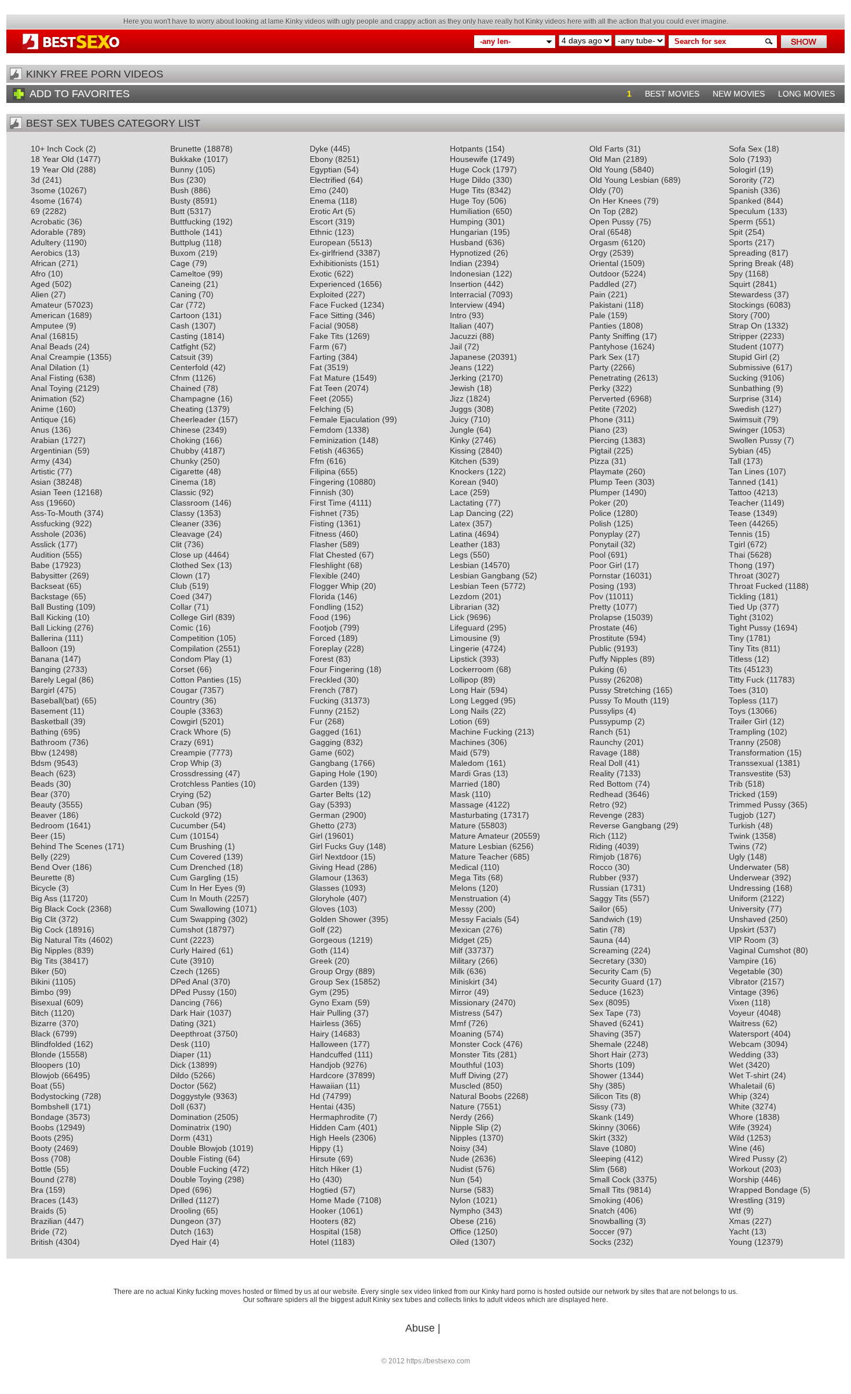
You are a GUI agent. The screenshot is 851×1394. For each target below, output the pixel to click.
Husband (466, 242)
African (43, 263)
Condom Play (194, 658)
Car (177, 304)
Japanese (468, 357)
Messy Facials (476, 919)
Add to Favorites (80, 93)
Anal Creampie (58, 357)
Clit (176, 544)
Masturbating (474, 815)
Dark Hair (187, 1012)
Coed (180, 596)
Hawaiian (326, 1085)
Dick (178, 1065)
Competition (192, 638)
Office (460, 1231)
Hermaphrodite (337, 1117)
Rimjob (602, 856)
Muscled (465, 1085)
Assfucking (50, 523)
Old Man (605, 159)
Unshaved (747, 919)
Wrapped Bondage (763, 1189)
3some (43, 190)
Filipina (323, 471)
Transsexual (751, 763)
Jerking (463, 377)
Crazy (181, 742)
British (42, 1242)
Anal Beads (51, 346)
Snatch (602, 1210)
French (323, 690)
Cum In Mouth (196, 898)
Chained (185, 388)
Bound (42, 1179)
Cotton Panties (197, 679)
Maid (459, 752)
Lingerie (464, 648)
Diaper (182, 1054)
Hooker (323, 1210)
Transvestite (751, 773)
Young (740, 1242)
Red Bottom (611, 783)
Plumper (604, 492)
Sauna (601, 940)
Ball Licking (51, 627)
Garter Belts (332, 794)
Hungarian (469, 232)
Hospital (324, 1231)
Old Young (608, 169)
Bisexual (46, 1002)
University (747, 908)
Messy (462, 908)
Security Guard (616, 981)
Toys (737, 711)
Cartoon (185, 315)
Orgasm (604, 242)
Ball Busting (52, 606)
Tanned (742, 481)
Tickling (742, 596)
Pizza (599, 461)
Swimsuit (745, 419)
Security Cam (614, 971)
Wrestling (746, 1200)
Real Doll (605, 763)
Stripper (743, 336)
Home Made (332, 1200)
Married (464, 783)
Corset (182, 669)
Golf (317, 929)
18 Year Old (52, 159)
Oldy (597, 190)
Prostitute (606, 638)
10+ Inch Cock (57, 148)
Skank (600, 1117)
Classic (183, 492)
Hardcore (327, 1075)
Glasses (324, 888)
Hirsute (323, 1158)
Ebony (321, 159)
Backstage (50, 596)
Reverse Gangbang (625, 825)
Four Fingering (337, 669)
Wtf (735, 1210)
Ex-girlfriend (332, 252)
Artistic (43, 471)
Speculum (747, 211)
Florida (322, 596)
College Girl (191, 617)
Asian (41, 481)
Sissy (598, 1106)
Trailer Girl (748, 721)
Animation (49, 398)
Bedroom (47, 825)
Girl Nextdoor (334, 856)
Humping (466, 221)
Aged (40, 284)
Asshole (45, 534)
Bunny (181, 169)
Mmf (458, 1023)
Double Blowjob (198, 1148)
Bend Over (50, 867)
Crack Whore (194, 731)
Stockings (746, 304)
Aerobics (47, 252)
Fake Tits (326, 336)
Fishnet (323, 513)
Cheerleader (193, 419)
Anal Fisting (52, 377)
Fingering (327, 481)
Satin (598, 929)
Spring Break (752, 263)
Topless (743, 700)
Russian (604, 888)
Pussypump (610, 721)
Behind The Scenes (66, 846)
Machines (467, 742)
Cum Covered (195, 856)
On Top (602, 211)
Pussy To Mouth (618, 700)
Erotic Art (326, 211)
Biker (40, 971)
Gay (317, 804)
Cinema (184, 481)
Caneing (185, 284)
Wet (736, 1065)
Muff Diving (470, 1075)
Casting (184, 336)
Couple (183, 711)
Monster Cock (475, 1044)
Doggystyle (190, 1096)
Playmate (606, 471)
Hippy (320, 1148)
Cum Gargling (195, 877)
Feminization (333, 440)
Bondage (47, 1117)
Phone (601, 419)
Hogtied (324, 1189)
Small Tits (607, 1189)
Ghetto (322, 825)
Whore (741, 1117)
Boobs (42, 1127)
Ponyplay (606, 534)
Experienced (332, 284)
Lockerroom (472, 669)
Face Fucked (334, 304)
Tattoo (740, 492)
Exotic (321, 273)
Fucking (324, 700)
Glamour (326, 877)
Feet (318, 398)
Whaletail (745, 1085)
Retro (599, 804)
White (739, 1106)
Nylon (460, 1200)
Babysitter (49, 575)
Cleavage (187, 534)
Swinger (743, 429)
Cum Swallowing (200, 908)
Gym (318, 992)
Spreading (747, 252)
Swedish (744, 409)
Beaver (44, 815)
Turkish (742, 825)
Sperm (741, 221)
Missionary (469, 1002)
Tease (740, 513)
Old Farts (606, 148)
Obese (462, 1221)
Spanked (745, 200)
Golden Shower (338, 919)
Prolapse (605, 617)
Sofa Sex (745, 148)
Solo (737, 159)
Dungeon (187, 1221)
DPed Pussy (192, 992)
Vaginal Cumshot (760, 950)
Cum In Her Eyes (201, 888)
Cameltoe (188, 273)
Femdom (326, 429)
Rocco (600, 867)
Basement (49, 711)
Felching (325, 409)
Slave (599, 1148)
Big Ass (44, 898)
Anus (40, 429)
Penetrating (610, 377)
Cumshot (186, 929)
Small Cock (609, 1179)
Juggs (461, 409)
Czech (181, 971)
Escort (321, 221)
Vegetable (747, 971)
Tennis (741, 534)
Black (40, 1033)
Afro (38, 273)
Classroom (190, 502)
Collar (181, 606)
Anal (39, 336)
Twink (739, 835)
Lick (457, 617)
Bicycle (43, 888)
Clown (181, 575)
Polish (600, 523)
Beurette (46, 877)
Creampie (188, 752)
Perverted (607, 398)
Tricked (742, 794)
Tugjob (741, 815)
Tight (738, 617)
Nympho (465, 1210)
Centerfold (189, 367)
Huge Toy (467, 200)
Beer (39, 835)
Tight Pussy (750, 627)
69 (35, 211)
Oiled (459, 1242)
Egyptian (326, 169)
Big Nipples (51, 950)
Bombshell (50, 1106)
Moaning (466, 1033)
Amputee (47, 325)
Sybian (741, 450)
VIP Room (747, 940)
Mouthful (466, 1065)
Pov (596, 596)
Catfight (184, 346)
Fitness (323, 534)
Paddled (604, 284)
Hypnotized (470, 252)
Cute (179, 960)
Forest (321, 658)
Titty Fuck (746, 679)
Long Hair (468, 690)
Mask (459, 794)
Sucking (743, 377)
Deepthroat (190, 1033)
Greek (321, 960)
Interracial (468, 294)
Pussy (600, 679)
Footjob (324, 627)
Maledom (467, 763)
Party (598, 367)
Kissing (463, 450)
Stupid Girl (748, 357)
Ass (37, 502)
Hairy (319, 1033)
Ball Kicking (51, 617)
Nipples (463, 1137)
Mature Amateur (479, 835)
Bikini (40, 981)
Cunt (179, 940)
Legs (459, 554)
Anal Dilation (53, 367)
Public (600, 648)
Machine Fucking (481, 731)
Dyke (319, 148)
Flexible (324, 575)
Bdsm (41, 763)
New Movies (739, 93)
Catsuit (183, 357)
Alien (40, 294)
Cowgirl (183, 721)
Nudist (461, 1169)
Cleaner (184, 523)
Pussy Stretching (620, 690)
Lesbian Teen (474, 586)
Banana (45, 658)
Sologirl (742, 169)
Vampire (744, 960)
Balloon (44, 648)
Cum (179, 835)
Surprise (744, 398)
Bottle (41, 1169)
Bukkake (185, 159)
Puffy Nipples (613, 658)
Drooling (185, 1210)
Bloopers (47, 1065)
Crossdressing (196, 773)
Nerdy (461, 1117)
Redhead (606, 794)
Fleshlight (327, 565)
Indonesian (470, 273)
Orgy (598, 252)
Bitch (40, 1012)
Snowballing (611, 1221)
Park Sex (605, 357)
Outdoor (604, 273)
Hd (315, 1096)
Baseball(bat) (55, 700)
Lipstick (463, 658)
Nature (462, 1106)
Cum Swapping (198, 919)
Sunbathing (750, 388)
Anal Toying (52, 388)
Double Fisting (196, 1158)
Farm (319, 346)
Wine (738, 1148)
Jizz (457, 398)
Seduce (603, 992)
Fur (316, 721)
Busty (180, 200)
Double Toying (196, 1179)
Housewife (469, 159)
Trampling (747, 731)
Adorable (47, 232)
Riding (600, 846)
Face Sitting (331, 315)
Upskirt (741, 929)
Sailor (599, 908)
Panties (603, 325)
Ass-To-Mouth (56, 513)
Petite (599, 409)
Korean (463, 481)
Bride (40, 1231)
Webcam (745, 1044)
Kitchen (463, 461)
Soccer (602, 1231)
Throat (741, 575)
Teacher (743, 502)
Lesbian (464, 565)
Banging (46, 669)
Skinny (601, 1127)
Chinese (185, 429)
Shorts (601, 1065)
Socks (600, 1242)
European (328, 242)
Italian (461, 325)
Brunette (185, 148)
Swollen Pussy (755, 440)
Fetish (321, 450)
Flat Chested (333, 554)
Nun (457, 1179)
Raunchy (605, 742)
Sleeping (605, 1158)
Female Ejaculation (345, 419)
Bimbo (42, 992)
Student (743, 346)
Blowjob (45, 1075)
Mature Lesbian (478, 846)
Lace (459, 492)
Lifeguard (467, 627)
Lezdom (464, 596)
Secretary (607, 960)
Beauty (43, 804)
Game (321, 752)
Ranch (601, 731)
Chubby (184, 450)
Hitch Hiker (330, 1169)
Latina (461, 534)
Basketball (49, 721)
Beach (42, 773)
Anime (42, 409)
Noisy (460, 1148)
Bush (179, 190)
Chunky (184, 461)
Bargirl (42, 690)
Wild (736, 1137)
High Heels (330, 1137)
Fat (316, 367)
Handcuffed (331, 1054)
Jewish (462, 388)
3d (35, 180)
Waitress (744, 1023)
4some (43, 200)
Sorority (743, 180)
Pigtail (600, 450)
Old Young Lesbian (624, 180)
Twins (739, 846)
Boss (40, 1158)
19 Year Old (52, 169)
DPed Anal (189, 981)
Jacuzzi (463, 336)
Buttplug (185, 242)
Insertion (466, 284)
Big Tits (44, 960)
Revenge (605, 815)
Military (463, 960)
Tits (735, 669)
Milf (456, 950)
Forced (323, 638)
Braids (42, 1210)
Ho (315, 1179)
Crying (182, 794)
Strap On (745, 325)
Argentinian (51, 450)
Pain (597, 294)
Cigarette (187, 471)
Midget (462, 940)
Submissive (750, 367)
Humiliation (470, 211)
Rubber (603, 877)
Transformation (756, 752)
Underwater (750, 867)
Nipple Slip (469, 1127)
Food (319, 617)
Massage (466, 804)
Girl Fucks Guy (337, 846)
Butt (177, 211)
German (325, 815)
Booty (41, 1148)
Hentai (321, 1106)
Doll (177, 1106)
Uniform (743, 898)
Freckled (326, 679)
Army (40, 461)
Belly (39, 856)
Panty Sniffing (614, 336)
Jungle (462, 429)
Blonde (43, 1054)
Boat (39, 1085)
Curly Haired (193, 950)
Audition (45, 554)
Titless (740, 658)
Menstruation (474, 898)
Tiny (736, 638)
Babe (40, 565)
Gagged (324, 731)
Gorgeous (328, 940)
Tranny (741, 742)
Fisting (322, 523)
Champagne (192, 398)
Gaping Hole (332, 773)
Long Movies (806, 93)
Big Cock (47, 929)
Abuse (420, 1328)
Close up (186, 554)
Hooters (324, 1221)
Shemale (605, 1044)
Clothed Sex (192, 565)
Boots (41, 1137)
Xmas (739, 1221)
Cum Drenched (198, 867)
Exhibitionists (333, 263)
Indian (461, 263)
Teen (738, 523)
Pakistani (605, 304)
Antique (44, 419)
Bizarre (44, 1023)
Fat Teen (326, 388)
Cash (179, 325)
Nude (459, 1158)
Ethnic (321, 232)
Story (738, 315)
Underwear (749, 877)
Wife (737, 1127)
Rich (597, 835)
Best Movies (672, 93)
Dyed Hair (188, 1242)
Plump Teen (611, 481)
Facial (321, 325)
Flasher (324, 544)
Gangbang (329, 763)
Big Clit (43, 919)
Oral (597, 232)
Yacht (739, 1231)
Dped (180, 1189)
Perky (599, 388)
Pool (597, 554)
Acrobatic (48, 221)
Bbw (38, 752)
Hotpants (466, 148)
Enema (323, 200)
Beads (42, 783)
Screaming (609, 950)
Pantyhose (608, 346)
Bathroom (49, 742)
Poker (600, 502)
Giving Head (332, 867)
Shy (596, 1085)
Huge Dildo (470, 180)
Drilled (181, 1200)
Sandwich (607, 919)
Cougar (183, 690)
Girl (316, 835)
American (48, 315)
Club (178, 586)
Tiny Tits (744, 648)
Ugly (737, 856)
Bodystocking (55, 1096)
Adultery (46, 242)
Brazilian (46, 1221)
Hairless (324, 1023)
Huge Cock (470, 169)
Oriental (603, 263)
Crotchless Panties (204, 783)
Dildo (179, 1075)
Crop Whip (189, 763)
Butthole (185, 232)
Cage (180, 263)
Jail (456, 346)
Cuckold (185, 815)
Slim (597, 1169)
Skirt (597, 1137)
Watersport (749, 1033)
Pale (597, 315)
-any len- (495, 41)
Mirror (461, 992)
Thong (741, 565)
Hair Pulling (330, 1012)
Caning (183, 294)
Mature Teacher (479, 856)
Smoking (605, 1200)
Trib (736, 783)
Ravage (603, 752)
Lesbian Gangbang (485, 575)
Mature (463, 825)
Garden (324, 783)
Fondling (326, 606)
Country (184, 700)
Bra (37, 1189)
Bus (177, 180)
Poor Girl (605, 565)
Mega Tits (468, 877)
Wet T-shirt (749, 1075)
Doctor (182, 1085)
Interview (466, 304)
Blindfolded (51, 1044)
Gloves (322, 908)
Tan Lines (746, 471)
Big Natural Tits (58, 940)
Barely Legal (53, 679)
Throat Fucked (756, 586)
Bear (39, 794)
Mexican (465, 929)
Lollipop (464, 679)
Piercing (604, 440)
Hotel (319, 1242)
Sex (596, 1002)
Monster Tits (472, 1054)
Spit (736, 232)
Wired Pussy (752, 1158)
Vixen (739, 1002)
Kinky (459, 440)
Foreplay (326, 648)
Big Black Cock (58, 908)
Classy (182, 513)
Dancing (185, 1002)
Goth (319, 950)
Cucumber (189, 825)
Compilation (192, 648)
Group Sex (329, 981)
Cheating (186, 409)
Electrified (328, 180)
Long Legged (474, 700)
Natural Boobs (476, 1096)
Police (600, 513)
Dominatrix (190, 1127)
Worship (744, 1179)
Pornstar (605, 575)
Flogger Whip (334, 586)
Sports (741, 242)
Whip (738, 1096)
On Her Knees (615, 200)
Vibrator (743, 981)
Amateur (46, 304)
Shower (603, 1075)
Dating (182, 1023)
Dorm (180, 1137)
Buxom (183, 252)
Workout (744, 1169)
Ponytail (603, 544)
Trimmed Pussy (757, 804)
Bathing (44, 731)
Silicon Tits (608, 1096)
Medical (464, 867)
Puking (601, 669)
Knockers (467, 471)
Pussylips (606, 711)
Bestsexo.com (70, 42)
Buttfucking (190, 221)
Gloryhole (327, 898)
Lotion (461, 721)
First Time (328, 502)
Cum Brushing (196, 846)
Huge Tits (467, 190)
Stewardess (750, 294)
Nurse (461, 1189)
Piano (599, 429)
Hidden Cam (332, 1127)
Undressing (750, 888)
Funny (321, 711)
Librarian (466, 606)
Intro (458, 315)
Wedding (745, 1054)
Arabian (45, 440)
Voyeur (741, 1012)
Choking (185, 440)
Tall (735, 461)
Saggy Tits (608, 898)
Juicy (459, 419)
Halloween (329, 1044)
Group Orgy (331, 971)
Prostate (604, 627)
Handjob (325, 1065)
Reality (601, 773)
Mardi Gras (470, 773)
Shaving (604, 1033)
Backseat (47, 586)
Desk (179, 1044)
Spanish (743, 190)
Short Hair (607, 1054)
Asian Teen (51, 492)
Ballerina (47, 638)
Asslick (43, 544)
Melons (463, 888)
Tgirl (737, 544)
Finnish (323, 492)
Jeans (461, 367)
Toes (737, 690)
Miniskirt (465, 981)
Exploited (326, 294)
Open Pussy (611, 221)
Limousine (468, 638)
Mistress (465, 1012)
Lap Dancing (473, 513)
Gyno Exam (331, 1002)
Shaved (603, 1023)
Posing (601, 586)
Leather (464, 544)
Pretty (600, 606)
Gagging (325, 742)
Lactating (466, 502)
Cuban (182, 804)
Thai (737, 554)
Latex (460, 523)
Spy (736, 273)
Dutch (181, 1231)
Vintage (743, 992)
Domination (191, 1117)
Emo (318, 190)
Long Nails (469, 711)
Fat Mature (330, 377)
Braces (43, 1200)
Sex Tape (606, 1012)
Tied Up (743, 606)
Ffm (317, 461)
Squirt (739, 284)
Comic (181, 627)
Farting (323, 357)
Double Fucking (199, 1169)
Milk (457, 971)
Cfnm (180, 377)
